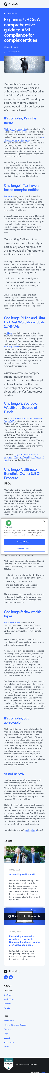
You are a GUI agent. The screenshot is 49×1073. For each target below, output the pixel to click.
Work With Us (9, 999)
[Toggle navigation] (43, 4)
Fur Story (7, 1008)
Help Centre (9, 1020)
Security (7, 1038)
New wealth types (12, 622)
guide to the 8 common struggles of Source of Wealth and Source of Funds (24, 457)
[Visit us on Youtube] (11, 977)
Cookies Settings (24, 549)
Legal (6, 1033)
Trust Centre (9, 1042)
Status (6, 1046)
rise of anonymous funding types (24, 138)
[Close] (44, 521)
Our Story (8, 995)
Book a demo (31, 830)
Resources (12, 13)
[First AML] (12, 4)
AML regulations (11, 346)
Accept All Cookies (24, 542)
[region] (24, 536)
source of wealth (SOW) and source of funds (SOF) (23, 420)
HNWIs (9, 333)
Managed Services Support (15, 1025)
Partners (7, 1003)
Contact (7, 1029)
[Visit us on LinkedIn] (6, 977)
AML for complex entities (15, 129)
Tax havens (9, 196)
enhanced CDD (13, 52)
